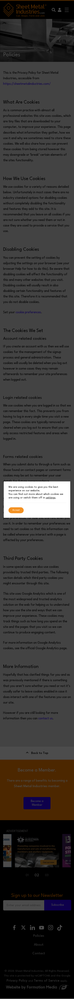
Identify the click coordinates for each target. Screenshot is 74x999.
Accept (16, 510)
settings (50, 497)
